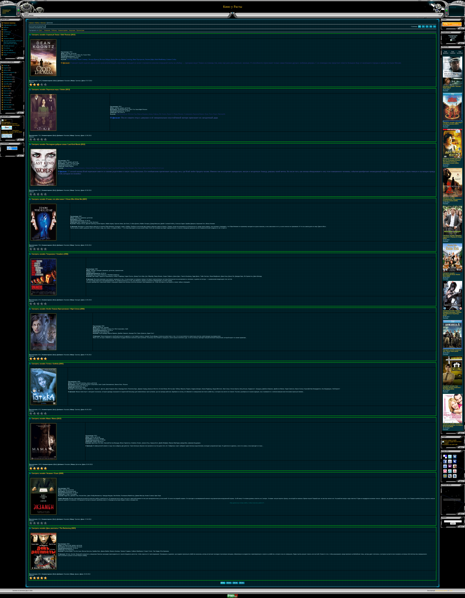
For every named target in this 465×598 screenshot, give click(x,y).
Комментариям (63, 30)
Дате (40, 30)
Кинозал (43, 22)
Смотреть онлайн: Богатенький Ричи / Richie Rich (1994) (451, 274)
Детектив (6, 86)
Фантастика (7, 91)
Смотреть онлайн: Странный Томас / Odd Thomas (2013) (53, 35)
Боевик (6, 68)
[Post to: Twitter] (449, 456)
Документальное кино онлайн (10, 125)
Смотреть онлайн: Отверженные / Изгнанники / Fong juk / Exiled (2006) (452, 199)
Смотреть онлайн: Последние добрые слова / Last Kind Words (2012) (58, 144)
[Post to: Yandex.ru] (454, 471)
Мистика (6, 107)
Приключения (8, 81)
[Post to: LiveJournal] (449, 476)
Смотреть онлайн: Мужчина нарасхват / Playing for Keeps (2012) (452, 237)
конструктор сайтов (441, 590)
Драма (6, 70)
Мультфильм (8, 79)
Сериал (6, 95)
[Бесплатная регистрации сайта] (6, 137)
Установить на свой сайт (449, 444)
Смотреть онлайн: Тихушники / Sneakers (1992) (50, 254)
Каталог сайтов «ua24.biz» (9, 123)
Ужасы (6, 88)
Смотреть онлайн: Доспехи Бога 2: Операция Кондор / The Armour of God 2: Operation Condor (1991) (452, 161)
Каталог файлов (28, 15)
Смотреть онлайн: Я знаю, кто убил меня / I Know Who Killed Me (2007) (59, 199)
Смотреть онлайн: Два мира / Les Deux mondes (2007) (452, 123)
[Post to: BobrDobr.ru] (454, 466)
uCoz (451, 590)
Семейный (7, 97)
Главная (26, 14)
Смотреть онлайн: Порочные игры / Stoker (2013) (51, 89)
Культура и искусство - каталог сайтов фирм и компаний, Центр (11, 132)
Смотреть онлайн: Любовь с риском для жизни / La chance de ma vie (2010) (453, 425)
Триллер (6, 84)
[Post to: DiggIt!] (454, 456)
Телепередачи (8, 104)
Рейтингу (54, 30)
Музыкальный (8, 109)
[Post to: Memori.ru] (445, 471)
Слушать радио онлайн (449, 440)
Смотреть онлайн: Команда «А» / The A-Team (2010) (452, 350)
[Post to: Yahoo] (449, 466)
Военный (6, 100)
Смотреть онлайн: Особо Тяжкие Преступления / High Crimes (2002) (58, 309)
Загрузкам (72, 30)
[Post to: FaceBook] (445, 461)
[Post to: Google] (449, 461)
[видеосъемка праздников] (6, 130)
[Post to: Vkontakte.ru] (454, 476)
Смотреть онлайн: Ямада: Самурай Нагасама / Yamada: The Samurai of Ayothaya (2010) (452, 313)
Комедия (6, 74)
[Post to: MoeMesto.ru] (449, 471)
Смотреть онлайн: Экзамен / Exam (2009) (47, 473)
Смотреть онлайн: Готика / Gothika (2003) (47, 364)
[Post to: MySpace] (454, 461)
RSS (440, 14)
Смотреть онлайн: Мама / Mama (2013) (46, 418)
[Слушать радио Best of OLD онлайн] (453, 443)
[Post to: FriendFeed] (445, 466)
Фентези (6, 93)
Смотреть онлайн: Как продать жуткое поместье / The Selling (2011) (452, 387)
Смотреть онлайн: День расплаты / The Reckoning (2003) (54, 528)
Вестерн (6, 102)
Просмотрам (80, 30)
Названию (47, 30)
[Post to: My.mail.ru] (445, 476)
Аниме (6, 65)
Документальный (9, 72)
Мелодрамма (8, 77)
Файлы (37, 22)
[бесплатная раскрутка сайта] (6, 129)
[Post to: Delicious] (445, 456)
